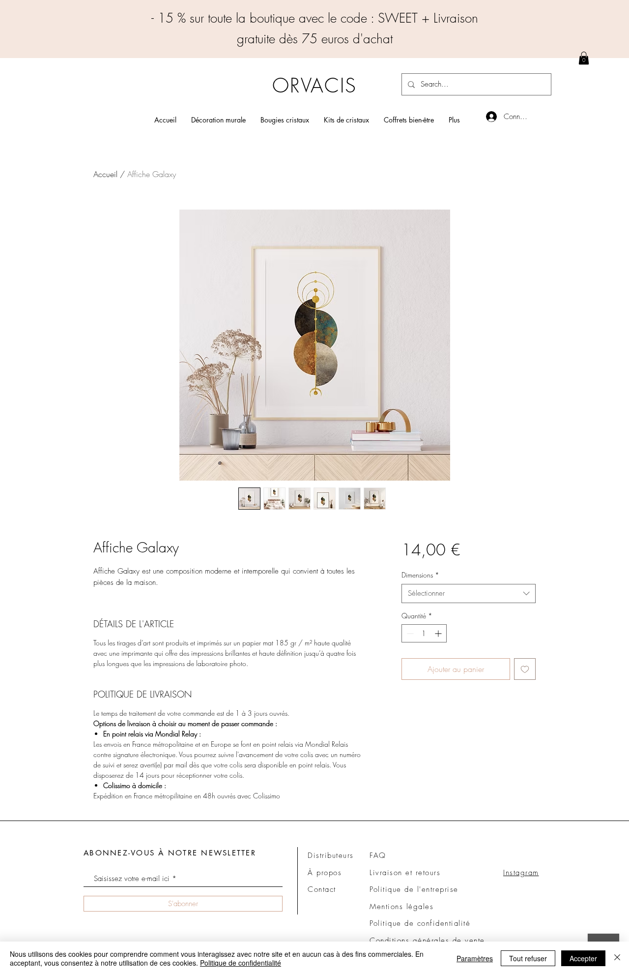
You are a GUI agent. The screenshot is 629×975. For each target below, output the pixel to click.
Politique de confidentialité (240, 963)
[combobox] (468, 593)
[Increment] (439, 633)
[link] (583, 58)
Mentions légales (401, 907)
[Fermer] (617, 958)
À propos (325, 873)
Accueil (105, 174)
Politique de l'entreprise (414, 889)
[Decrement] (409, 633)
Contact (322, 889)
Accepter (583, 958)
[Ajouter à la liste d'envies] (525, 669)
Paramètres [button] (475, 958)
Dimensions (420, 574)
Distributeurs (331, 855)
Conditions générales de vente (427, 940)
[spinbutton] (424, 633)
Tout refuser (528, 958)
